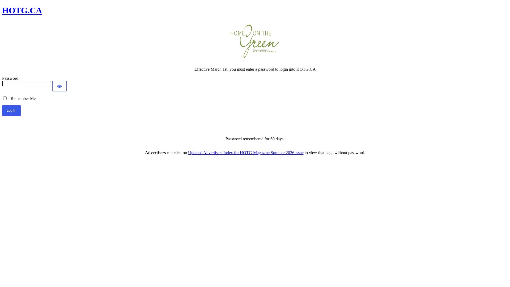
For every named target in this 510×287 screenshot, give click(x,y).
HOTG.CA (22, 10)
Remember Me (21, 98)
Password (10, 78)
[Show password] (59, 86)
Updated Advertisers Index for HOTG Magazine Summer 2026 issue (246, 152)
